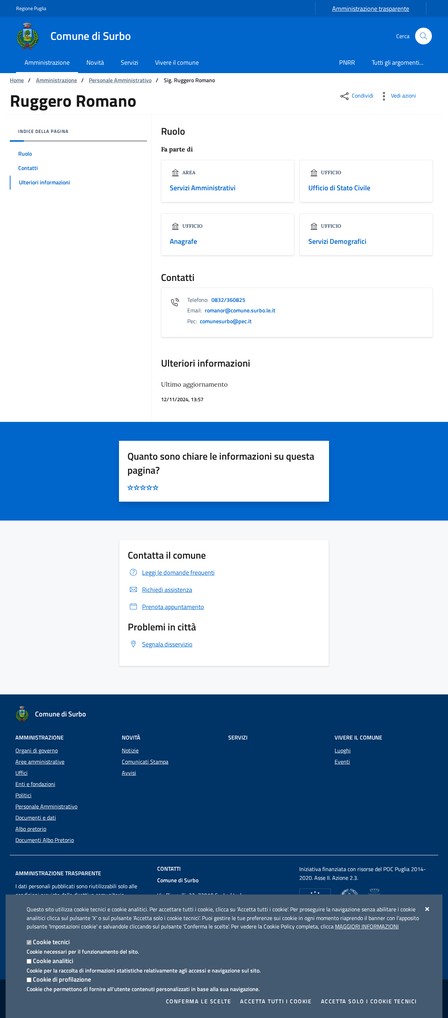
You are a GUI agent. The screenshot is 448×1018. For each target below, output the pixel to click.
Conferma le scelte (198, 1001)
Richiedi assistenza (167, 589)
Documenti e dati (35, 817)
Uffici (21, 773)
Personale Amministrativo (120, 80)
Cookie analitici (53, 961)
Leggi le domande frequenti (178, 572)
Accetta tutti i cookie (276, 1001)
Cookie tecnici (51, 942)
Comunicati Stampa (145, 761)
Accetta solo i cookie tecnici (369, 1001)
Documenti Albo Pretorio (44, 840)
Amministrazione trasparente (370, 8)
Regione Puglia (31, 8)
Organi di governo (36, 750)
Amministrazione (56, 80)
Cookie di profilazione (62, 979)
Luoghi (343, 750)
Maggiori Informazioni (367, 926)
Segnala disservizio (167, 644)
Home (17, 80)
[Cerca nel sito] (423, 36)
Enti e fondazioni (35, 784)
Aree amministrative (39, 761)
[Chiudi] (427, 909)
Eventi (342, 761)
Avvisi (129, 773)
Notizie (130, 750)
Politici (23, 795)
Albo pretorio (30, 829)
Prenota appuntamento (173, 606)
